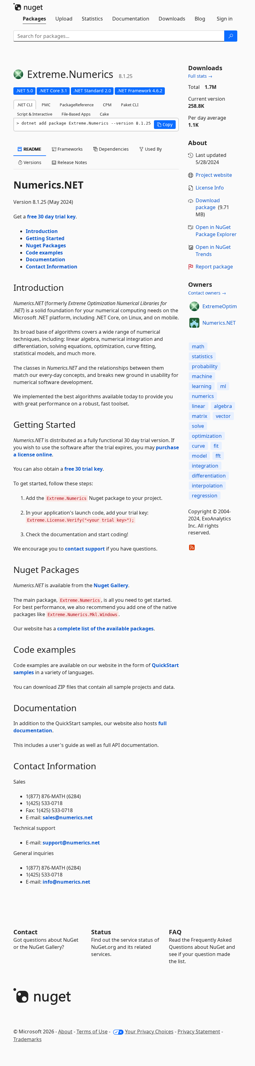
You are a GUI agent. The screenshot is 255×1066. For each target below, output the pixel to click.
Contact (25, 932)
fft (218, 455)
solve (198, 426)
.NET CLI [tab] (24, 105)
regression (204, 495)
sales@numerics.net (68, 817)
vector (223, 416)
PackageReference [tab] (77, 105)
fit (216, 445)
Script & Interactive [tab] (34, 114)
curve (198, 445)
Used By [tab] (153, 149)
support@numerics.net (71, 842)
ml (223, 386)
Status (101, 932)
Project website (214, 175)
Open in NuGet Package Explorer (216, 231)
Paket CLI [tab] (129, 105)
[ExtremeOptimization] (194, 306)
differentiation (209, 475)
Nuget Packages (46, 245)
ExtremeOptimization (227, 306)
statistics (202, 356)
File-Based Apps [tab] (76, 114)
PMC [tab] (46, 105)
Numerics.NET (219, 322)
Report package (214, 266)
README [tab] (31, 149)
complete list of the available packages (105, 628)
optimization (207, 435)
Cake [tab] (104, 114)
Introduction (42, 231)
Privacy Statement (199, 1031)
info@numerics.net (66, 881)
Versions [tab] (31, 162)
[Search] (230, 36)
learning (201, 386)
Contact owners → (207, 293)
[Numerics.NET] (194, 322)
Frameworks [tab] (69, 149)
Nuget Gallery (111, 585)
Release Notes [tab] (71, 162)
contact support (85, 548)
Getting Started (45, 238)
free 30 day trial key (51, 216)
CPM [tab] (107, 105)
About (65, 1031)
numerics (203, 396)
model (199, 455)
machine (202, 376)
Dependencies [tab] (113, 149)
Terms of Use (92, 1031)
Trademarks (27, 1039)
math (198, 346)
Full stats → (200, 76)
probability (204, 366)
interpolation (207, 485)
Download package (208, 204)
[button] (165, 124)
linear (198, 406)
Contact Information (51, 266)
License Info (210, 187)
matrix (199, 416)
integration (205, 465)
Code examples (44, 252)
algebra (223, 406)
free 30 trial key (83, 468)
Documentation (45, 259)
